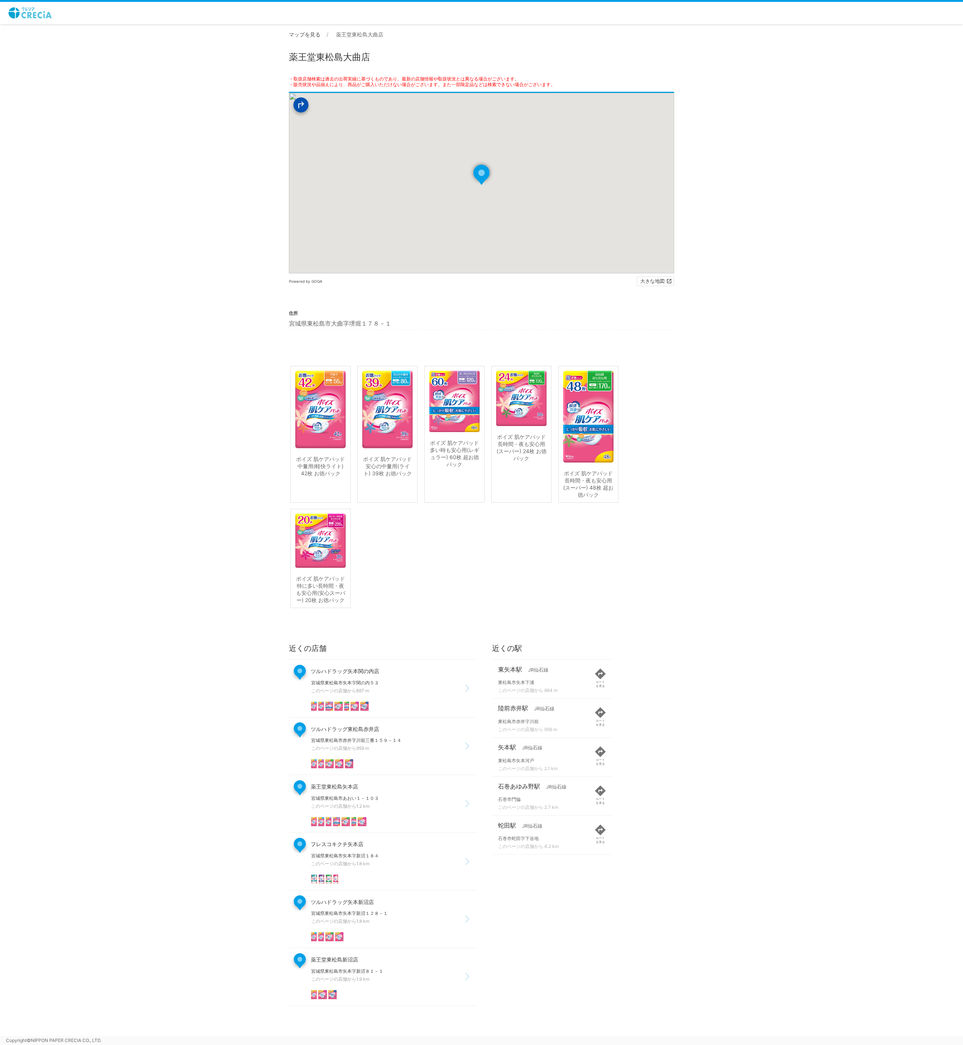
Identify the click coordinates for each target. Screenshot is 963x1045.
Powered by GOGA (305, 281)
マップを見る (304, 34)
